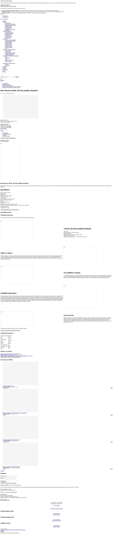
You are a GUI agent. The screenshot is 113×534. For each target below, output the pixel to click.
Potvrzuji (2, 13)
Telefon (1, 478)
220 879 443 (57, 505)
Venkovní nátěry (8, 50)
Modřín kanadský (8, 34)
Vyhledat (2, 76)
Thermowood (7, 35)
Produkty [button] (4, 20)
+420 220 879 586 (56, 519)
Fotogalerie (5, 66)
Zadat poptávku (3, 128)
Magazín (4, 68)
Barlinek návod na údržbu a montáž (7, 353)
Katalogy (4, 67)
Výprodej (7, 64)
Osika (6, 56)
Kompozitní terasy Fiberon (10, 24)
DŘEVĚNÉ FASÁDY (7, 31)
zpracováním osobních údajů (11, 483)
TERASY (5, 22)
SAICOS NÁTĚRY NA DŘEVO (9, 49)
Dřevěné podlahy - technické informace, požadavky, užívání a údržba (13, 355)
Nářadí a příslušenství (9, 54)
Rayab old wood (8, 61)
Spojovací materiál (8, 27)
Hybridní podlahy (8, 42)
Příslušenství (7, 30)
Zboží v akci (7, 65)
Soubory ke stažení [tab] (6, 136)
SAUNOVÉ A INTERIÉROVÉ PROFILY (11, 55)
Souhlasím (7, 5)
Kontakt (4, 71)
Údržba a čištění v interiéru (10, 53)
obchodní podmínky (13, 492)
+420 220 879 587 (56, 525)
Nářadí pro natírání (8, 46)
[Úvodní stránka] (4, 18)
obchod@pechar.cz (56, 514)
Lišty (6, 48)
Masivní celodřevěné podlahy (10, 40)
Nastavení (2, 5)
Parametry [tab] (5, 135)
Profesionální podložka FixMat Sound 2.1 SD (11, 439)
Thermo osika (7, 58)
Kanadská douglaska (9, 33)
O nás (4, 70)
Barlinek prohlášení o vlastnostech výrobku (8, 354)
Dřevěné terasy (8, 23)
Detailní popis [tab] (5, 132)
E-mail (1, 477)
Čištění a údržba (8, 45)
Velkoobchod (5, 69)
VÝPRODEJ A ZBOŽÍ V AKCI (9, 63)
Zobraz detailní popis (4, 124)
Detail (111, 388)
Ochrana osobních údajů (14, 529)
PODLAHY (5, 38)
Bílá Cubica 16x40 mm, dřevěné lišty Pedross (11, 466)
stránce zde (31, 217)
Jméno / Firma (3, 475)
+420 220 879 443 (56, 513)
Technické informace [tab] (7, 133)
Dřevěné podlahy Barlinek (10, 41)
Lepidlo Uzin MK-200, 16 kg (8, 385)
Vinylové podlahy (8, 43)
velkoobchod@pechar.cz (56, 520)
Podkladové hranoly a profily (10, 25)
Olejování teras (8, 28)
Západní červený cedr (9, 32)
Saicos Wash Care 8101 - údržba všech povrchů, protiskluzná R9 (15, 412)
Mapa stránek (22, 529)
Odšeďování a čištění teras (10, 29)
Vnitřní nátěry (7, 51)
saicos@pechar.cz (56, 526)
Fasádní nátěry (8, 37)
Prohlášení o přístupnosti (5, 529)
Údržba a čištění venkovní (10, 52)
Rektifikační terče (8, 26)
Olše (6, 59)
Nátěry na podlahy (8, 44)
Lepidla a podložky (8, 47)
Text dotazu (2, 480)
